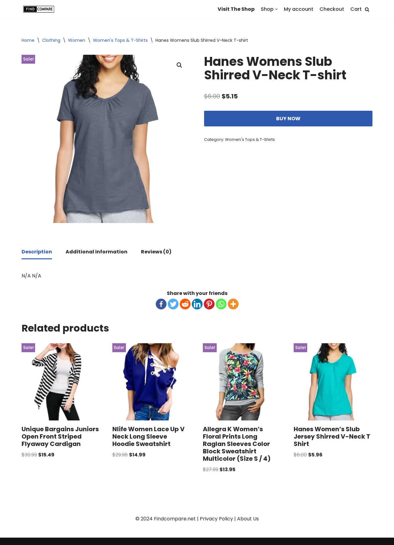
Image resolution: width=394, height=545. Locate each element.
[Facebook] (161, 304)
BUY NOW (288, 118)
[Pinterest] (209, 304)
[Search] (367, 9)
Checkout (332, 9)
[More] (233, 304)
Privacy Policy (216, 518)
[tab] (37, 252)
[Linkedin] (197, 304)
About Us (248, 518)
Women (76, 40)
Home (28, 40)
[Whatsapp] (221, 304)
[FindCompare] (40, 9)
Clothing (51, 40)
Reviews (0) (156, 251)
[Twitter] (173, 304)
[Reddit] (185, 304)
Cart (356, 9)
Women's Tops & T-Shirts (120, 40)
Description (37, 251)
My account (298, 9)
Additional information (96, 251)
